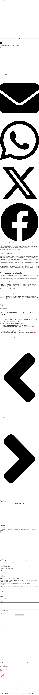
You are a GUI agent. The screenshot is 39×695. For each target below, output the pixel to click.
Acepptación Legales (4, 573)
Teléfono (1, 596)
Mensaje (1, 603)
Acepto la (7, 611)
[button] (19, 38)
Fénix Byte (37, 693)
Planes (9, 75)
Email (1, 570)
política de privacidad (9, 575)
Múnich (6, 75)
